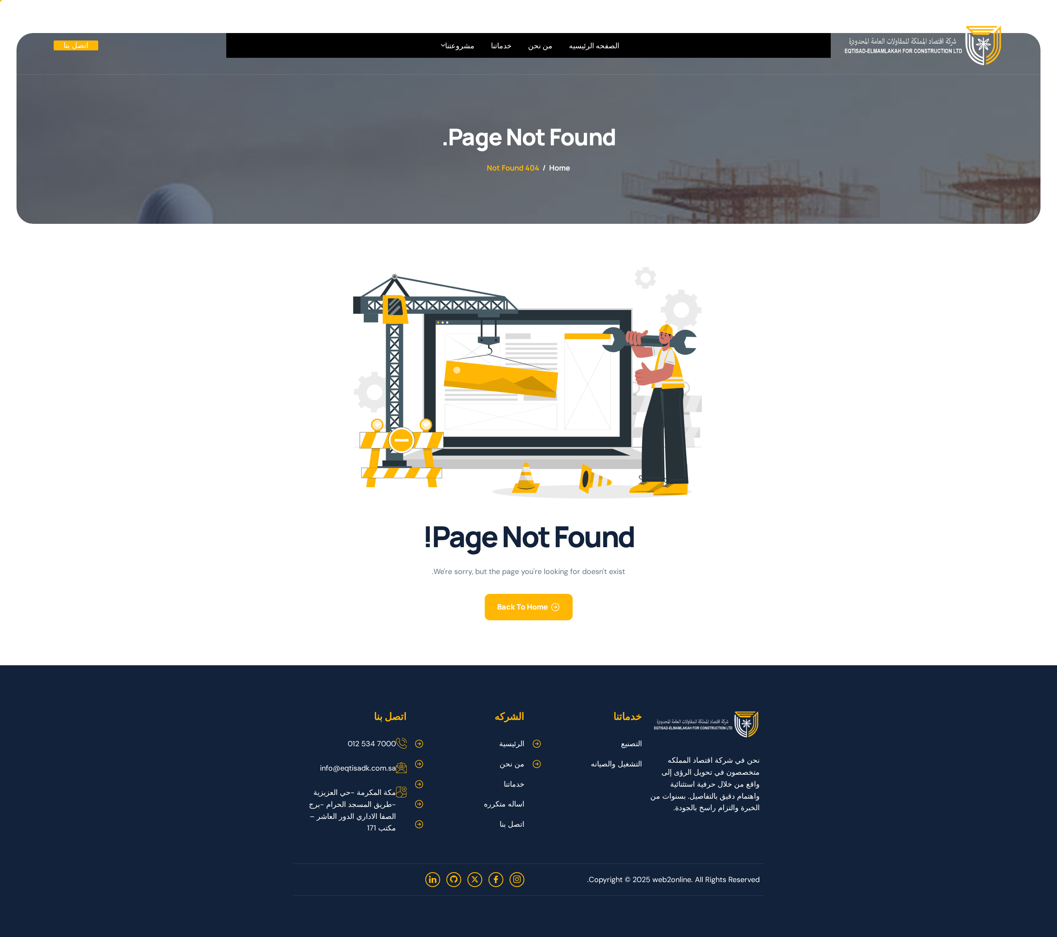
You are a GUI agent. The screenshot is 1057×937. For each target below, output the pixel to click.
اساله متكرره (504, 804)
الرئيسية (511, 744)
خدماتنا (501, 45)
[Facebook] (495, 879)
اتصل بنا (512, 824)
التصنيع (631, 744)
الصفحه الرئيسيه (594, 45)
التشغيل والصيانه (616, 764)
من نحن (540, 45)
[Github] (453, 879)
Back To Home (522, 607)
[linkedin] (432, 879)
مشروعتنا (459, 45)
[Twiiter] (474, 879)
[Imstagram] (517, 879)
